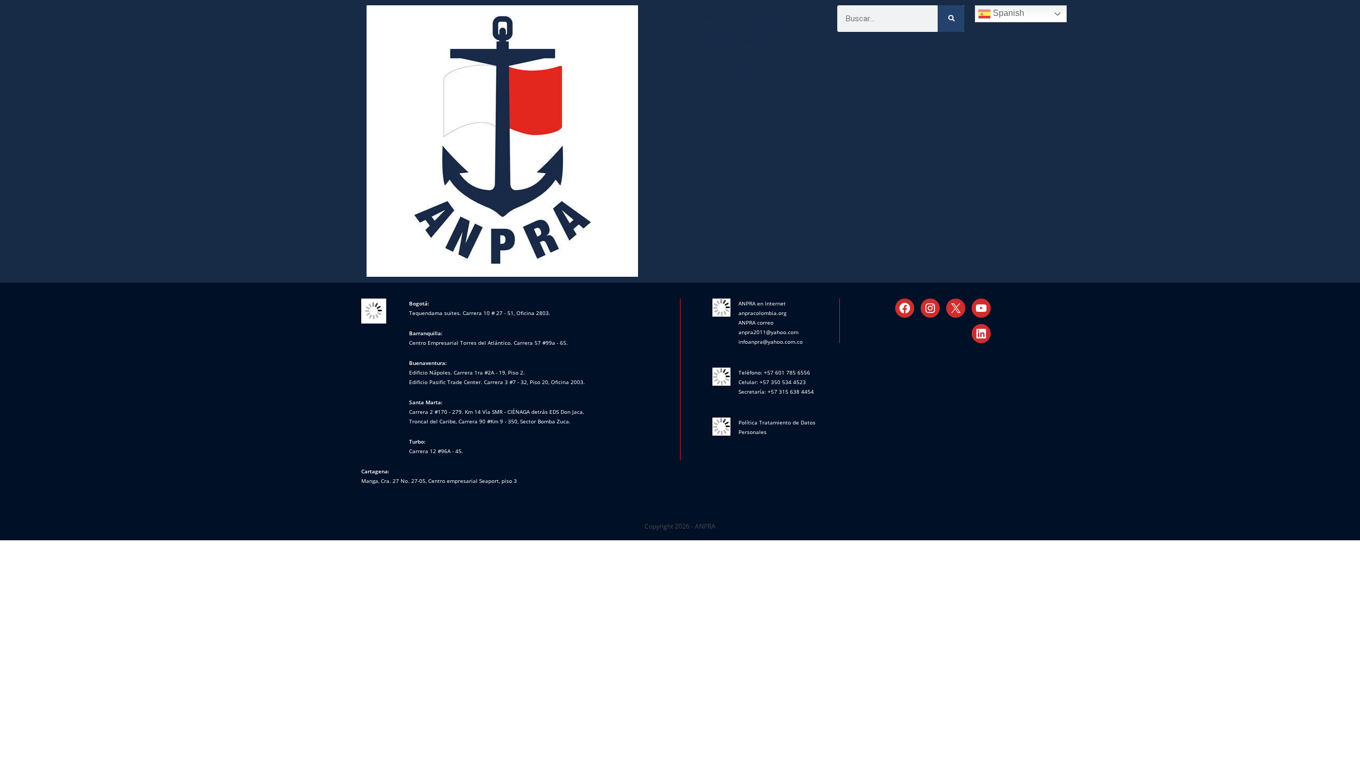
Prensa (706, 66)
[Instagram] (930, 308)
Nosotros (710, 17)
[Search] (951, 18)
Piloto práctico (771, 17)
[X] (955, 308)
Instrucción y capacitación (736, 42)
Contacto (710, 91)
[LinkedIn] (981, 333)
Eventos (751, 66)
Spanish (1007, 13)
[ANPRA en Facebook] (904, 308)
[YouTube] (981, 308)
